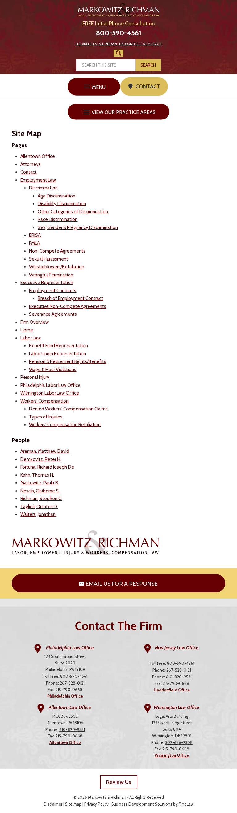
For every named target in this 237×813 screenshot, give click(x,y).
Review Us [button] (118, 782)
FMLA (34, 243)
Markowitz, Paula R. (39, 483)
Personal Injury (34, 377)
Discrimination (43, 188)
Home (26, 330)
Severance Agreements (53, 314)
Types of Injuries (45, 417)
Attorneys (30, 164)
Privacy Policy (96, 804)
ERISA (35, 235)
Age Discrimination (56, 196)
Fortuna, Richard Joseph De (47, 467)
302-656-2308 (179, 742)
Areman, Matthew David (44, 451)
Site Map (73, 804)
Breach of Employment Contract (70, 298)
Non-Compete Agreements (57, 251)
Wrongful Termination (51, 275)
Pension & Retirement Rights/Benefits (67, 361)
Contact (28, 172)
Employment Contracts (52, 290)
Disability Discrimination (62, 203)
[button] (94, 87)
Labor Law (30, 338)
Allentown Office (37, 156)
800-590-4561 (118, 33)
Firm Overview (34, 322)
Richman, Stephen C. (41, 498)
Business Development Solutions (141, 804)
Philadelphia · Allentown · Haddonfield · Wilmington (118, 44)
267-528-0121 (72, 683)
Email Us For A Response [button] (121, 584)
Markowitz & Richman (107, 797)
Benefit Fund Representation (58, 345)
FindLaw (186, 804)
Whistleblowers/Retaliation (56, 267)
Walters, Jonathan (38, 514)
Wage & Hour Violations (52, 369)
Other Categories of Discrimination (73, 211)
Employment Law (38, 180)
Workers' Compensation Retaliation (65, 424)
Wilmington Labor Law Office (49, 393)
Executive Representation (46, 282)
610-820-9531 (179, 676)
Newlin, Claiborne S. (40, 491)
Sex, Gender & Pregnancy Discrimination (78, 227)
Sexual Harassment (48, 259)
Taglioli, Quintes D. (39, 506)
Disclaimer (53, 804)
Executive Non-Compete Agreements (67, 306)
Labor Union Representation (57, 354)
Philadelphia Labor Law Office (50, 385)
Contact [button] (147, 86)
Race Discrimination (57, 219)
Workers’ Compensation (44, 401)
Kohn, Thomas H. (37, 475)
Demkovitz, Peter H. (40, 459)
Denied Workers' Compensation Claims (68, 409)
